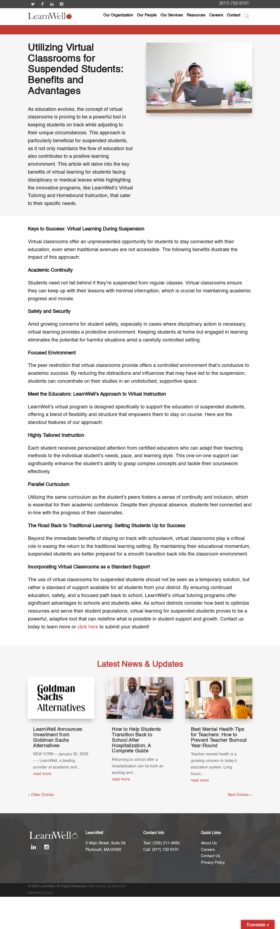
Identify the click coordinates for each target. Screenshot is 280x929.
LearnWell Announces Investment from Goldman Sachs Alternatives (57, 737)
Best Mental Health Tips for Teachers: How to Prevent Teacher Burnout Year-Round (219, 737)
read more (42, 774)
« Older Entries (41, 795)
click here (87, 627)
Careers (216, 15)
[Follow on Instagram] (61, 4)
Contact (233, 15)
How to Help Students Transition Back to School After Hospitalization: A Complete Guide (136, 740)
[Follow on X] (32, 4)
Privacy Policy (213, 863)
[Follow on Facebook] (42, 4)
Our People (147, 15)
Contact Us (210, 856)
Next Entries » (240, 795)
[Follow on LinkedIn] (52, 4)
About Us (209, 843)
